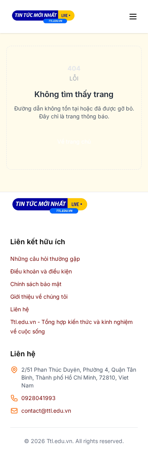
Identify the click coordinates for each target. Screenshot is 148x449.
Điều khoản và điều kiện (41, 271)
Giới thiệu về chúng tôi (38, 296)
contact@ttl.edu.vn (46, 410)
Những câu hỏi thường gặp (45, 258)
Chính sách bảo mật (36, 284)
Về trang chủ (74, 141)
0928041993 (38, 398)
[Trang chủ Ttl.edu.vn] (43, 16)
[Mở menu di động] (133, 16)
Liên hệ (19, 309)
